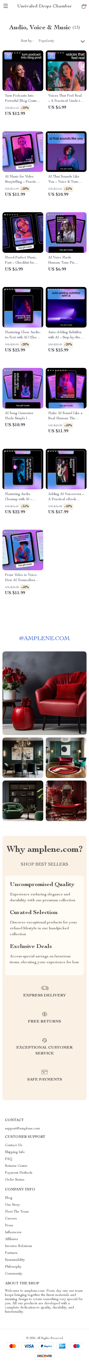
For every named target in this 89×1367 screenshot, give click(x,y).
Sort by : (27, 41)
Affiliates (11, 1239)
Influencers (13, 1232)
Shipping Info (15, 1152)
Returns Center (16, 1166)
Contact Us (13, 1145)
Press (9, 1225)
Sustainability (15, 1260)
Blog (8, 1198)
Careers (11, 1218)
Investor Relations (18, 1246)
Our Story (12, 1205)
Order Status (14, 1180)
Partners (11, 1253)
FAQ (8, 1159)
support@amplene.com (22, 1128)
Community (13, 1274)
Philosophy (13, 1267)
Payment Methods (18, 1173)
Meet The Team (17, 1212)
